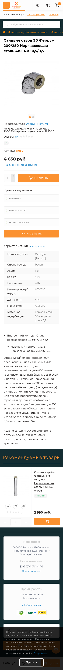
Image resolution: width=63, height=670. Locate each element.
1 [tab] (30, 117)
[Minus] (13, 180)
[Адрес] (38, 5)
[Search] (6, 24)
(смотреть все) (38, 246)
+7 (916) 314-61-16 (32, 566)
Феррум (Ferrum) (37, 123)
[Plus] (13, 176)
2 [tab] (33, 117)
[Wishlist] (15, 506)
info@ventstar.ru (31, 605)
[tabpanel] (31, 83)
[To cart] (47, 521)
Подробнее (40, 653)
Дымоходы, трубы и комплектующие (28, 32)
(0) (17, 136)
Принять (31, 662)
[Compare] (23, 506)
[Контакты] (48, 5)
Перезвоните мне (31, 571)
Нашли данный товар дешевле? (21, 164)
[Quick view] (7, 506)
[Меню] (6, 5)
